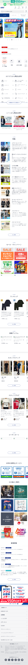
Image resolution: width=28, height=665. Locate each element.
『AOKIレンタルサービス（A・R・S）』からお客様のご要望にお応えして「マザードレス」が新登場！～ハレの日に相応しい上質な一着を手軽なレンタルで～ (14, 573)
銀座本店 (4, 419)
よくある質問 (4, 618)
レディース (14, 15)
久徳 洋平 (5, 418)
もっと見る (14, 234)
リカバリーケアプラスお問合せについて (10, 48)
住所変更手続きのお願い (7, 53)
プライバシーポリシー (6, 629)
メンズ (4, 15)
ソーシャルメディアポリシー (7, 632)
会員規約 (3, 625)
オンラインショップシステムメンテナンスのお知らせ (12, 549)
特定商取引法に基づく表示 (7, 639)
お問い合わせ (4, 622)
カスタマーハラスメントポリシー (8, 636)
